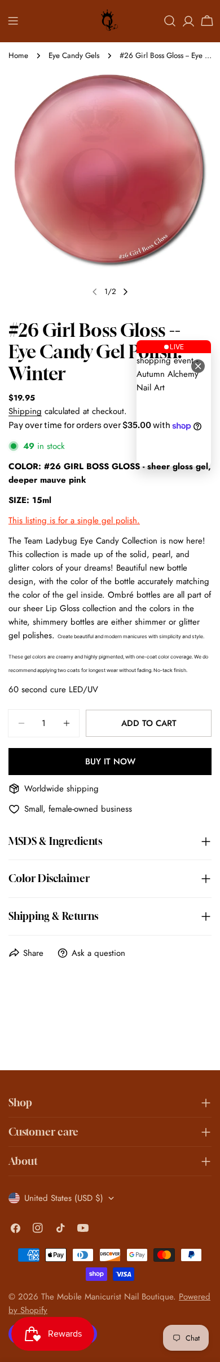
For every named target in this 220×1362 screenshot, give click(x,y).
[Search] (170, 21)
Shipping (25, 411)
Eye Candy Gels (74, 55)
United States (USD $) (63, 1198)
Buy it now (110, 761)
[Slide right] (125, 292)
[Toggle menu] (13, 21)
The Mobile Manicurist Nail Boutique (107, 1296)
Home (18, 55)
